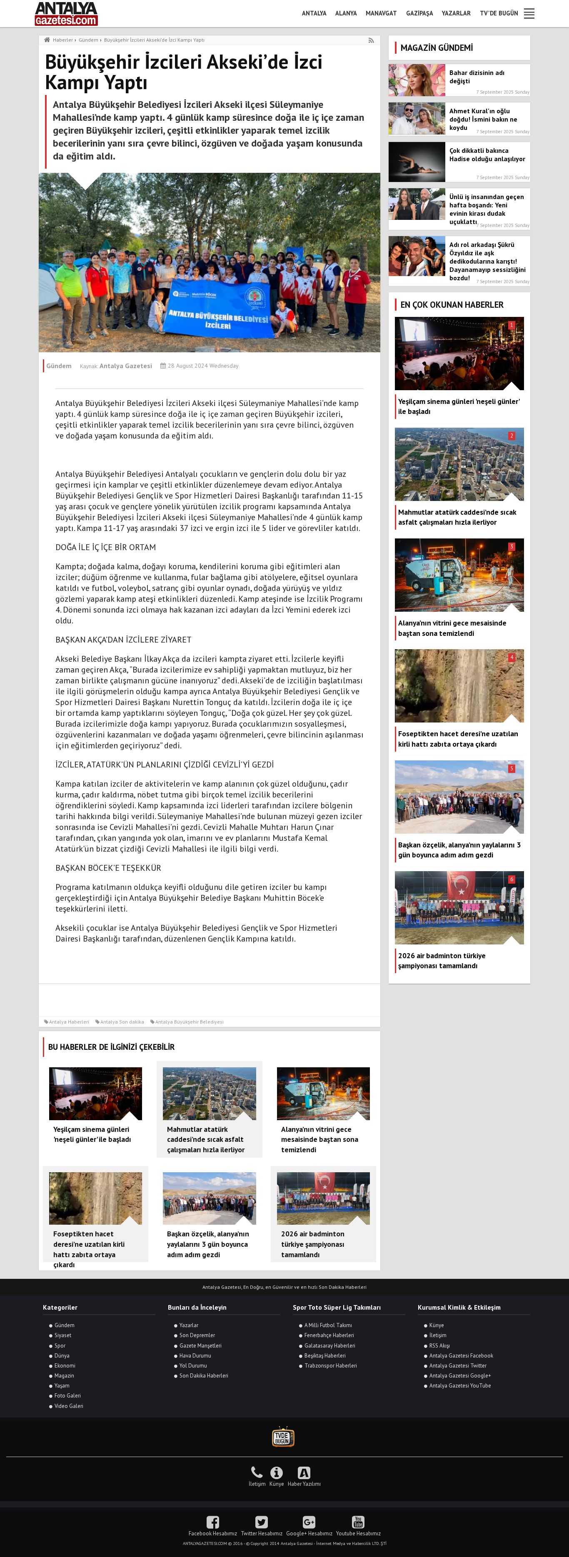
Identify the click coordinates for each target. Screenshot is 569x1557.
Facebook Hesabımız (213, 1533)
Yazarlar (456, 13)
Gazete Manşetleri (201, 1345)
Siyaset (63, 1335)
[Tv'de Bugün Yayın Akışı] (284, 1436)
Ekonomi (65, 1365)
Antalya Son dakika (122, 1022)
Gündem (65, 1325)
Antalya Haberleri (69, 1022)
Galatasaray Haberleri (329, 1345)
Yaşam (62, 1385)
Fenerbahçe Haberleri (329, 1335)
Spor (60, 1345)
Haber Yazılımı (304, 1483)
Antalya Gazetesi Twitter (458, 1365)
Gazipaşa (419, 13)
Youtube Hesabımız (358, 1533)
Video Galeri (69, 1406)
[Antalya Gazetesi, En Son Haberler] (72, 13)
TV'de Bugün (499, 13)
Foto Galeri (68, 1395)
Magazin (64, 1375)
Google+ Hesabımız (309, 1533)
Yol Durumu (193, 1365)
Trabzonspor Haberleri (330, 1365)
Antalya (314, 13)
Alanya (346, 13)
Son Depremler (197, 1335)
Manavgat (381, 13)
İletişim (438, 1335)
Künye (436, 1325)
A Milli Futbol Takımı (328, 1325)
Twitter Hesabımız (261, 1533)
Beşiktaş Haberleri (325, 1355)
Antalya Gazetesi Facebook (461, 1355)
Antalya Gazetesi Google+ (460, 1375)
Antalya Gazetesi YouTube (460, 1385)
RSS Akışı (439, 1345)
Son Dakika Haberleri (204, 1375)
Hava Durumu (195, 1355)
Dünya (62, 1355)
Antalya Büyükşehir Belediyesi (189, 1022)
